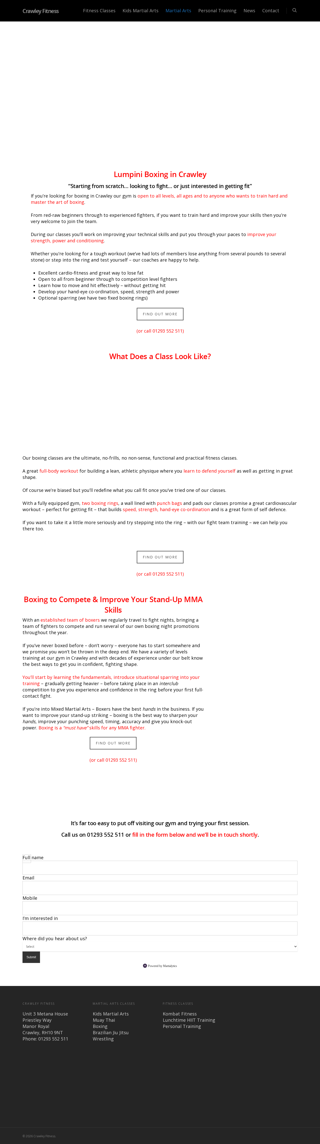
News (249, 11)
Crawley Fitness (40, 11)
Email (28, 878)
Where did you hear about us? (54, 938)
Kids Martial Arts (140, 11)
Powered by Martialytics (162, 966)
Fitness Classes (99, 11)
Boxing (100, 1026)
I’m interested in (40, 918)
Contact (270, 11)
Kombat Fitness (180, 1014)
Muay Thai (104, 1020)
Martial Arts (178, 11)
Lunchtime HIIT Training (189, 1020)
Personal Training (217, 11)
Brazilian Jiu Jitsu (111, 1032)
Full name (33, 857)
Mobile (29, 898)
